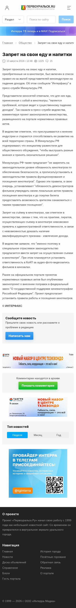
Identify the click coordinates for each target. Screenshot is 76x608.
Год (59, 435)
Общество (25, 42)
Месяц (38, 435)
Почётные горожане (53, 556)
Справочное (10, 567)
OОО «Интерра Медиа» (40, 601)
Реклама (45, 567)
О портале (47, 573)
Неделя (17, 435)
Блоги (6, 573)
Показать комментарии (38, 385)
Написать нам (19, 336)
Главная (7, 42)
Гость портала (11, 578)
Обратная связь (50, 562)
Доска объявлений (14, 562)
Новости (7, 556)
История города (50, 551)
